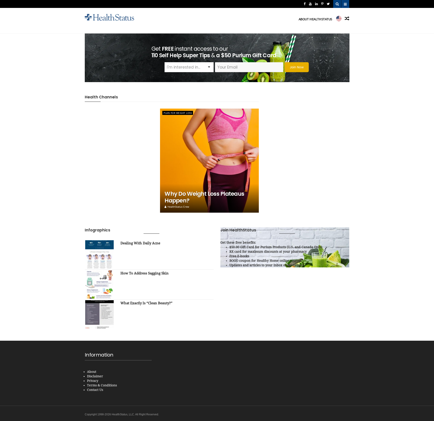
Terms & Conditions (102, 385)
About (91, 371)
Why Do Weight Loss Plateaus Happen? (204, 197)
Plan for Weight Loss (178, 112)
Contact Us (95, 390)
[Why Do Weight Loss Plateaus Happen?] (209, 161)
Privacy (92, 381)
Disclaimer (95, 376)
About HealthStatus (315, 19)
